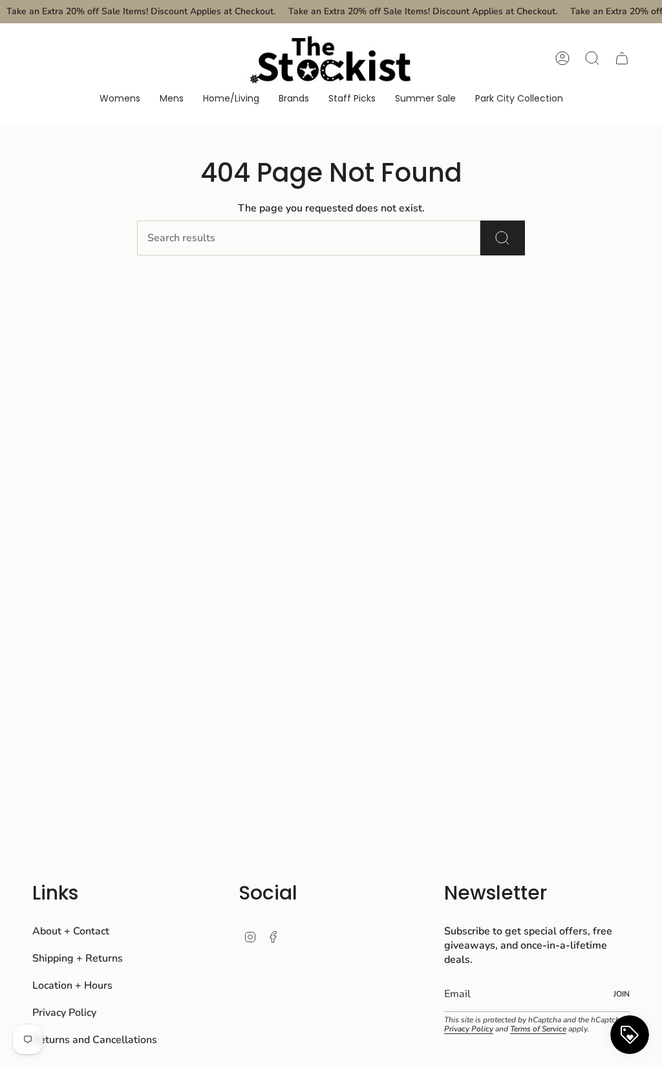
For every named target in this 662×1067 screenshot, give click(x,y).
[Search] (502, 238)
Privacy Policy (64, 1013)
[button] (120, 99)
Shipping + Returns (77, 958)
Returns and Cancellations (94, 1040)
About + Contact (70, 931)
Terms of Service (538, 1029)
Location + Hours (72, 985)
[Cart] (622, 58)
